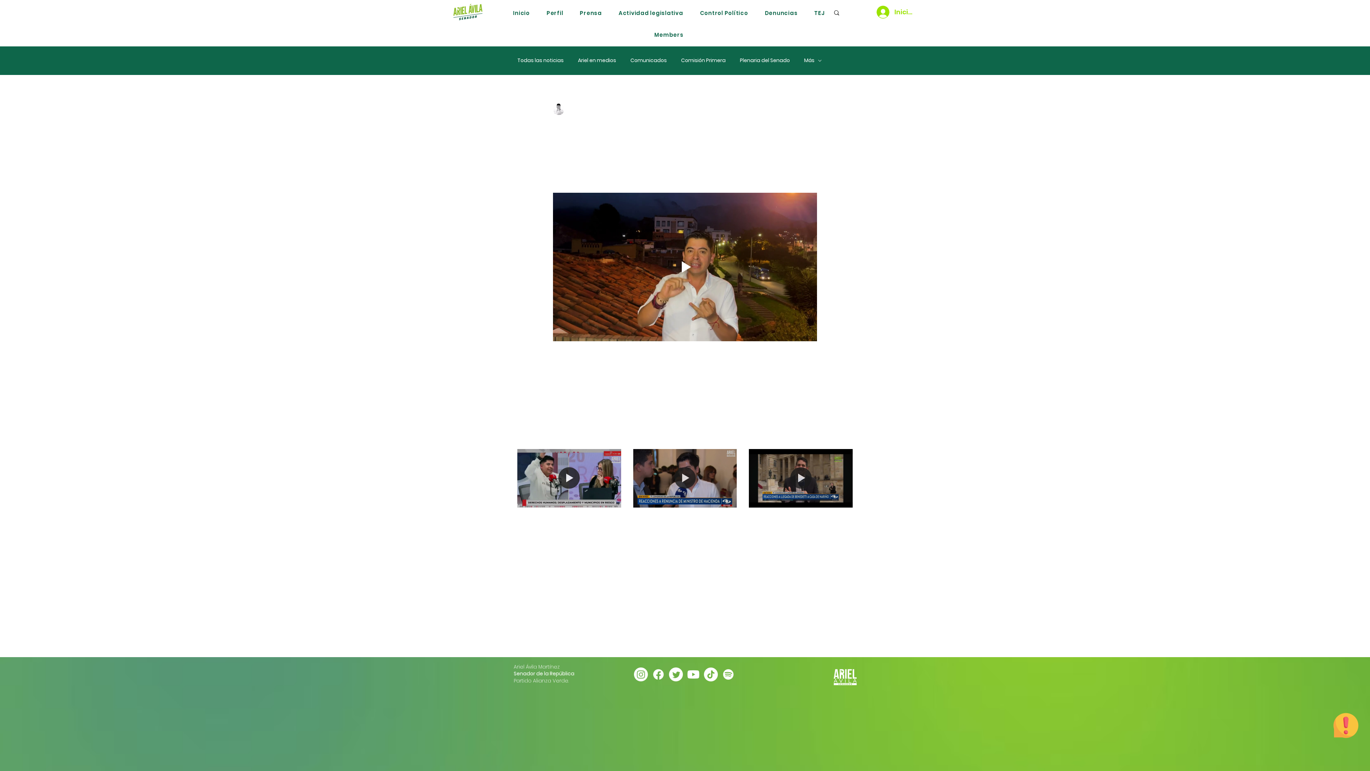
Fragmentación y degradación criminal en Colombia (568, 525)
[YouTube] (693, 674)
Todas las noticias (540, 60)
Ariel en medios (597, 60)
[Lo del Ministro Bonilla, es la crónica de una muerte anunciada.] (685, 478)
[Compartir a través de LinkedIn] (591, 388)
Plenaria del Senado (765, 60)
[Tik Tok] (711, 674)
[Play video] (685, 267)
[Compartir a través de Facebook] (556, 388)
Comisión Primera (703, 60)
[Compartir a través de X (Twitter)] (573, 388)
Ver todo (841, 435)
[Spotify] (728, 674)
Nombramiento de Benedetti (788, 525)
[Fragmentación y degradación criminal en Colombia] (569, 478)
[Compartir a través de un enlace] (608, 388)
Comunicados (648, 60)
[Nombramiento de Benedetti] (801, 478)
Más (809, 60)
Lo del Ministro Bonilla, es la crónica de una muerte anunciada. (684, 525)
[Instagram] (641, 674)
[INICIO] (467, 12)
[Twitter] (676, 674)
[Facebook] (658, 674)
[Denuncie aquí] (1346, 725)
